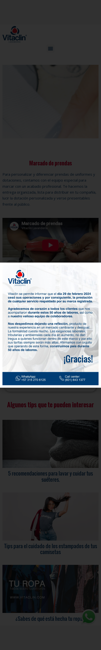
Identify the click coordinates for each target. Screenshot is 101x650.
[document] (50, 325)
